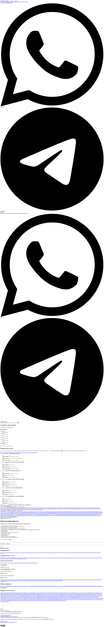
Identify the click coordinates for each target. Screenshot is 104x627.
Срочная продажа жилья (57, 511)
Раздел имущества (64, 508)
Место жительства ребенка (79, 512)
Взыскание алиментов (70, 512)
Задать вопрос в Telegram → (5, 505)
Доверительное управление (5, 508)
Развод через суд (43, 508)
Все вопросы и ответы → (5, 601)
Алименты (48, 508)
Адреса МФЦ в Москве (82, 514)
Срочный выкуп (14, 508)
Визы (42, 509)
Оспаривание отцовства (98, 512)
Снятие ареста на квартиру (5, 512)
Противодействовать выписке (53, 512)
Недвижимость (3, 1)
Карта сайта (40, 617)
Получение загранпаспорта (70, 513)
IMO (5, 421)
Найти (18, 422)
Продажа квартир (11, 511)
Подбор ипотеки (66, 511)
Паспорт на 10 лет (55, 507)
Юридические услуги (39, 514)
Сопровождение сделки (21, 508)
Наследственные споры (72, 508)
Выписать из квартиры (35, 508)
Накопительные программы (5, 509)
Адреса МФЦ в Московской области (93, 514)
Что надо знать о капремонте (31, 515)
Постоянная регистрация (21, 515)
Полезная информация (13, 516)
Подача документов (20, 1)
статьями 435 (45, 619)
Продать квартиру (77, 507)
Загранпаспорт (29, 509)
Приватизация (85, 511)
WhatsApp (5, 615)
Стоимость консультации (34, 507)
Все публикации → (4, 587)
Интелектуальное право (42, 513)
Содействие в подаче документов (21, 452)
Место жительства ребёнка (55, 508)
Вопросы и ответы (42, 507)
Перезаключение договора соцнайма (95, 511)
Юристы (7, 1)
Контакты (26, 1)
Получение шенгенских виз (89, 513)
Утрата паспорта (19, 507)
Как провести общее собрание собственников (56, 515)
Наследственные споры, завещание (13, 513)
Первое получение (25, 507)
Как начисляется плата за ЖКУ (42, 515)
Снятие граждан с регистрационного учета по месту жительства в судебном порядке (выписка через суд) (20, 529)
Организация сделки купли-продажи (76, 511)
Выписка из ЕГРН (3, 515)
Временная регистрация (11, 515)
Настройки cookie (35, 617)
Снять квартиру (90, 507)
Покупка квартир (18, 511)
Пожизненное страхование (96, 508)
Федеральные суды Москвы (60, 514)
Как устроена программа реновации (47, 580)
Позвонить (9, 615)
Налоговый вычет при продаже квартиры (89, 515)
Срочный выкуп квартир (48, 511)
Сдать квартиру (96, 507)
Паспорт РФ (24, 509)
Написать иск (28, 508)
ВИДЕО (35, 452)
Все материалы (48, 507)
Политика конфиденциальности (26, 617)
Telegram (2, 615)
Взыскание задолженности (26, 513)
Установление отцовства (88, 512)
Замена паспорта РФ (60, 513)
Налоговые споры (80, 508)
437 (50, 619)
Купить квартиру (84, 507)
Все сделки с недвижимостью (5, 452)
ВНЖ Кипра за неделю (4, 567)
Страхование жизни (13, 1)
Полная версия (45, 617)
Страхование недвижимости (16, 509)
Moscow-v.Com (3, 517)
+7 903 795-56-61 (10, 427)
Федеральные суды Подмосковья (71, 514)
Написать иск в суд (35, 512)
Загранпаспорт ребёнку (69, 507)
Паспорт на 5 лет (62, 507)
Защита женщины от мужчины (24, 514)
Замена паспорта (12, 507)
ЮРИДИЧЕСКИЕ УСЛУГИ (26, 512)
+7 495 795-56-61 (3, 427)
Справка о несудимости (36, 509)
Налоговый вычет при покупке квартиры (73, 515)
